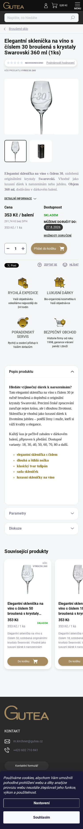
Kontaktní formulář (26, 765)
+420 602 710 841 (25, 750)
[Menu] (77, 5)
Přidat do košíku (45, 248)
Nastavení (42, 803)
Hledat (73, 17)
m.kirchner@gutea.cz (28, 741)
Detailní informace (18, 198)
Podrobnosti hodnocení (60, 62)
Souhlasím (41, 817)
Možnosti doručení (58, 235)
